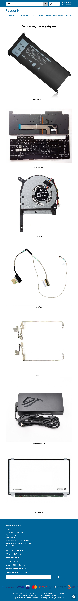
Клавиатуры (24, 15)
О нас (8, 529)
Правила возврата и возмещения (17, 535)
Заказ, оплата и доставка (14, 532)
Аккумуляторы (13, 15)
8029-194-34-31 (66, 4)
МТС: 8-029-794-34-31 (15, 550)
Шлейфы (41, 15)
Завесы (48, 15)
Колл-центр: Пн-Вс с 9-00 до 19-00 (18, 540)
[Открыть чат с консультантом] (73, 596)
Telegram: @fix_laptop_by (16, 561)
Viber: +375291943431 (14, 558)
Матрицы (69, 15)
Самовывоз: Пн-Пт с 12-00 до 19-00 (18, 543)
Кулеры (33, 15)
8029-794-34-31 (66, 2)
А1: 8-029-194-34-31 (14, 554)
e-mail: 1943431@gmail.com (17, 565)
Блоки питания (58, 15)
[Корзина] (54, 4)
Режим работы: (11, 538)
